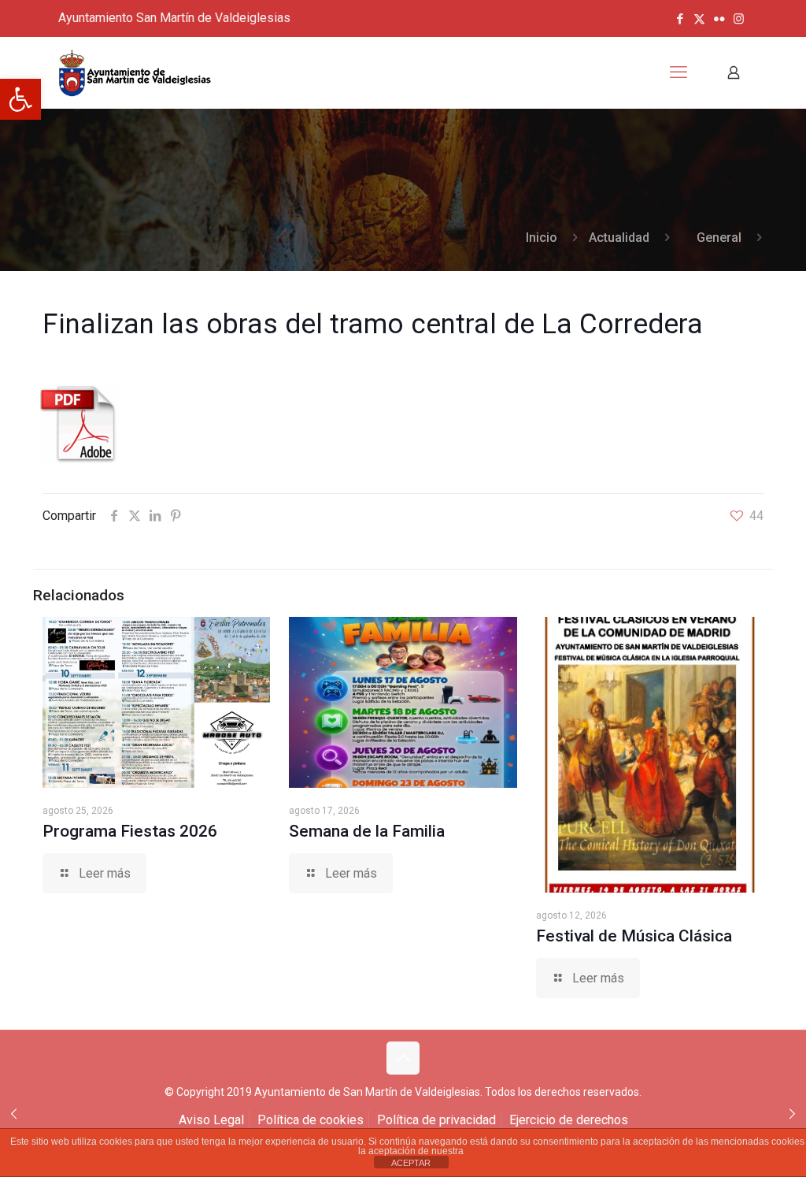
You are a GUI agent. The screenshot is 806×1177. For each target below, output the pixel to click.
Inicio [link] (541, 237)
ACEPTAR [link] (411, 1163)
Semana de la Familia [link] (367, 831)
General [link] (719, 237)
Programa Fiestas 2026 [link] (130, 831)
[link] (20, 99)
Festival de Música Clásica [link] (634, 935)
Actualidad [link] (619, 237)
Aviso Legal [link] (211, 1119)
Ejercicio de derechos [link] (568, 1119)
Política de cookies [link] (310, 1119)
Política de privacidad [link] (436, 1119)
